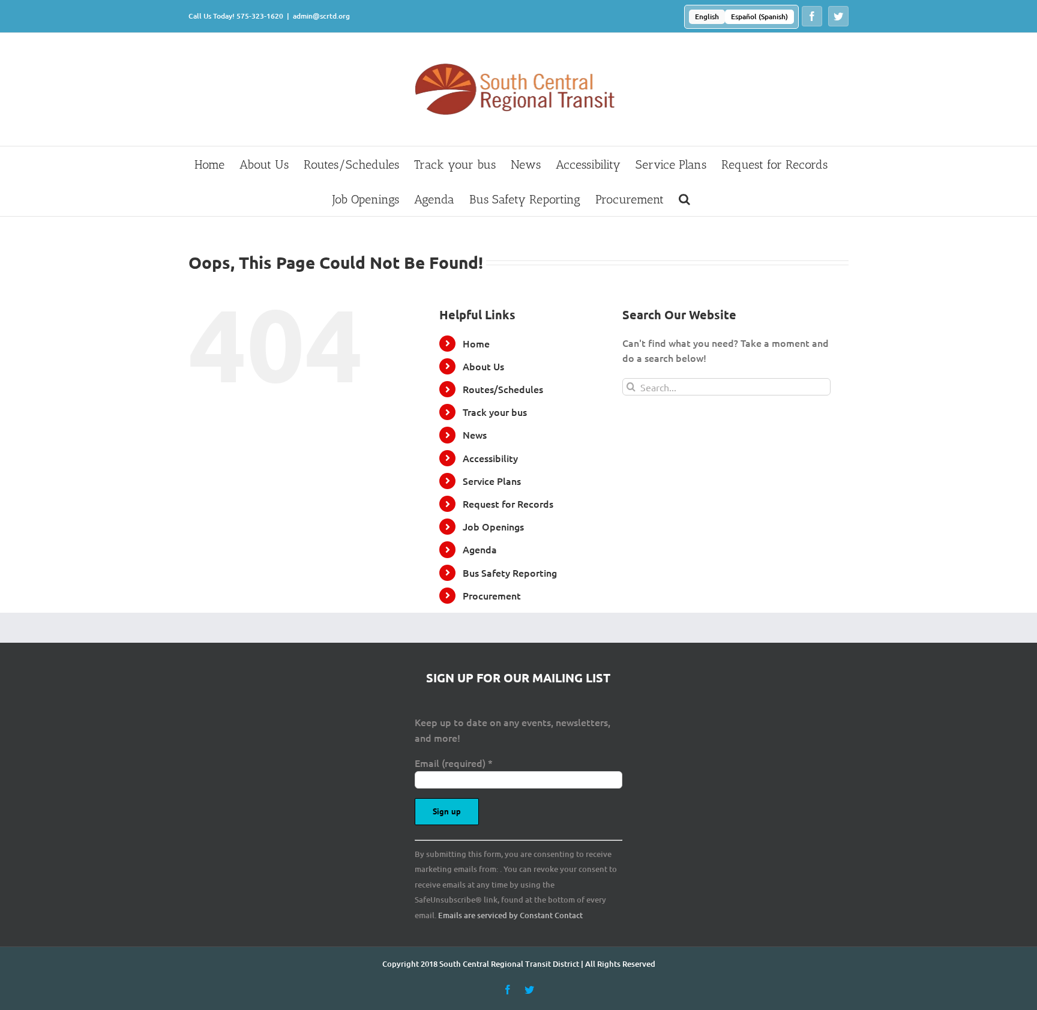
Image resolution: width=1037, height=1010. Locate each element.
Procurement (492, 595)
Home (476, 343)
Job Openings (493, 526)
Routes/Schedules (503, 388)
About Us (483, 366)
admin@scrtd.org (321, 16)
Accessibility (490, 457)
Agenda (480, 549)
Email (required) (454, 762)
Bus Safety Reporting (510, 572)
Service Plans (492, 480)
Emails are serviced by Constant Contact (510, 915)
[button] (684, 198)
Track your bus (495, 411)
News (475, 434)
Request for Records (508, 503)
